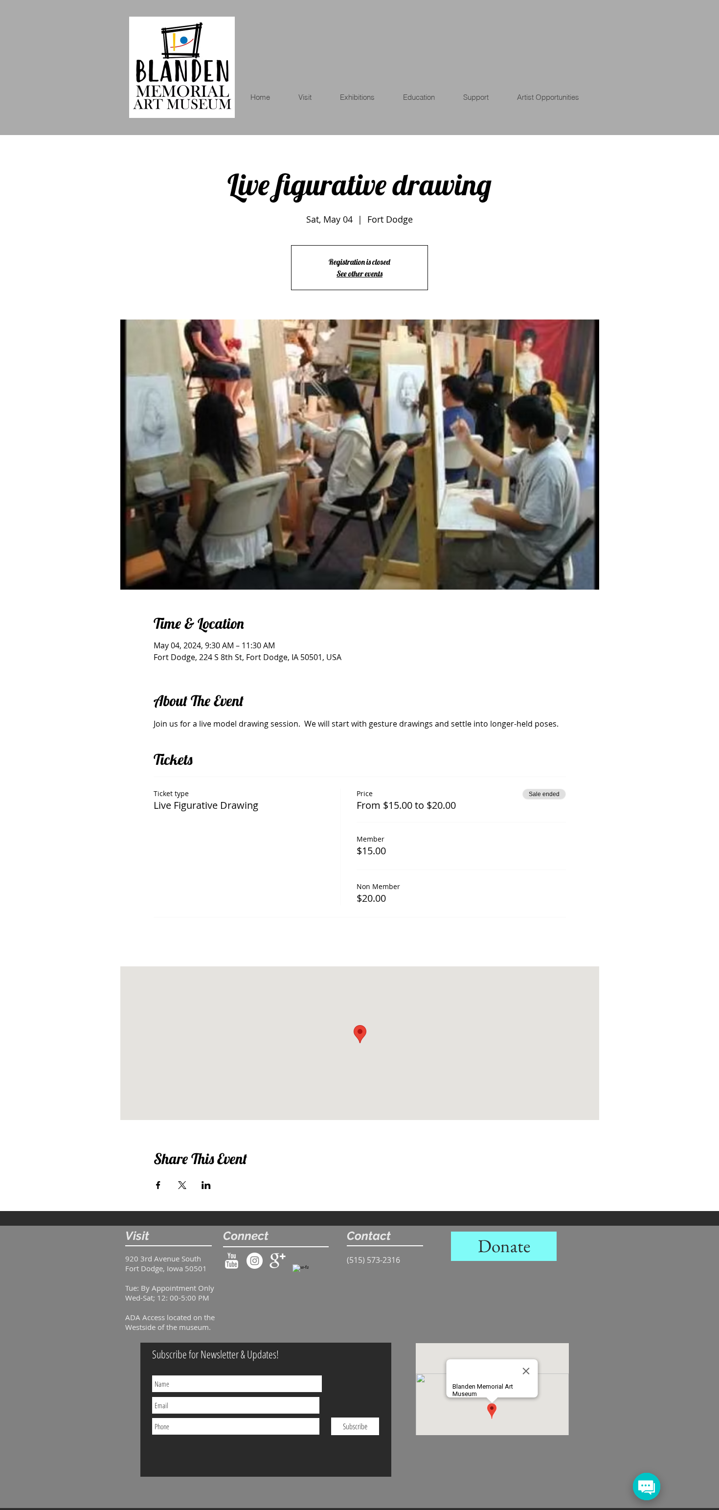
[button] (425, 97)
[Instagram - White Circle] (255, 1261)
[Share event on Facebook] (158, 1185)
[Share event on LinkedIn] (206, 1185)
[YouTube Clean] (232, 1261)
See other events (359, 273)
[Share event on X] (182, 1185)
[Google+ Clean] (278, 1261)
